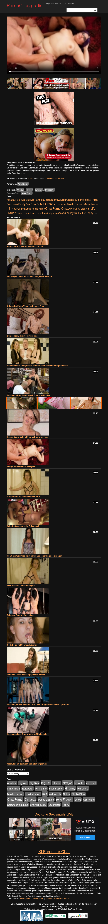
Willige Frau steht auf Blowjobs (21, 466)
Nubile (27, 208)
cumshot (38, 189)
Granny (50, 204)
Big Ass (21, 200)
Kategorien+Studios (53, 3)
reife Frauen (64, 799)
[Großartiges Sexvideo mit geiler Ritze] (54, 482)
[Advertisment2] (54, 144)
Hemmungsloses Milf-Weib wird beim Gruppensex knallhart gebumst (38, 704)
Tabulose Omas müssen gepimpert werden (26, 674)
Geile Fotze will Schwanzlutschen (22, 644)
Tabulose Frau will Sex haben (20, 615)
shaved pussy (65, 213)
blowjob (59, 199)
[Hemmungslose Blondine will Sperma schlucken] (54, 381)
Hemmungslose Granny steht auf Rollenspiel (27, 734)
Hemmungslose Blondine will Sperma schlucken (28, 395)
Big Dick (30, 199)
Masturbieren (91, 204)
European (12, 204)
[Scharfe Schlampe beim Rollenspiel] (54, 512)
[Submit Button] (94, 10)
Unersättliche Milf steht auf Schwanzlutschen (27, 437)
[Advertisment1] (54, 108)
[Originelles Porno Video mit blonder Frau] (54, 292)
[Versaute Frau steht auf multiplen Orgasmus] (54, 749)
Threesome (50, 189)
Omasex (66, 208)
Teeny (89, 213)
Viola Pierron (23, 183)
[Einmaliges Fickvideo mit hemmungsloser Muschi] (54, 262)
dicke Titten (91, 199)
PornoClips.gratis (25, 5)
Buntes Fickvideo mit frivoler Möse (22, 335)
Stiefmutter (80, 213)
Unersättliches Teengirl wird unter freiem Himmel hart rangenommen (37, 365)
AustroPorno (27, 193)
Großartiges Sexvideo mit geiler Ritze (23, 496)
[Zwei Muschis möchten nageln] (54, 571)
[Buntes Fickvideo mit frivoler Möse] (54, 321)
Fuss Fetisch (38, 204)
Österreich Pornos (62, 898)
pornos (49, 898)
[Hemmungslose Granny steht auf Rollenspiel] (54, 720)
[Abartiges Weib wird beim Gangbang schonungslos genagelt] (54, 541)
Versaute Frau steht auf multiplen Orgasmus (27, 763)
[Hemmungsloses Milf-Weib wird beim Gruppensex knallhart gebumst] (54, 690)
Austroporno (25, 898)
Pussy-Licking (81, 208)
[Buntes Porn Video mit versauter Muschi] (54, 232)
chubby (29, 189)
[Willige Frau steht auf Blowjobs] (54, 452)
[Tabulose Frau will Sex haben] (54, 601)
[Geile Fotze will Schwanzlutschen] (54, 630)
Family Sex (24, 204)
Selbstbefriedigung (46, 213)
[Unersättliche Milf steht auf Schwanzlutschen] (54, 422)
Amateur (20, 189)
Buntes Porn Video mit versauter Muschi (25, 246)
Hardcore (61, 204)
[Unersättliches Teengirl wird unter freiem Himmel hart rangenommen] (54, 351)
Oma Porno (53, 208)
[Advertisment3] (54, 403)
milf (9, 208)
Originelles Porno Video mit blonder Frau (25, 306)
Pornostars (69, 3)
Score (20, 213)
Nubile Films (38, 208)
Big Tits (40, 199)
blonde (50, 200)
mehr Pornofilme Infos (16, 173)
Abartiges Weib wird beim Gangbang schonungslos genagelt (34, 555)
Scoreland (29, 213)
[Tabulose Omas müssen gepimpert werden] (54, 660)
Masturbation (75, 204)
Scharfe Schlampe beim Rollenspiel (23, 526)
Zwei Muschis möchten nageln (21, 585)
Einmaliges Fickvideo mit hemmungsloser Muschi (29, 276)
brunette (69, 200)
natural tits (18, 208)
